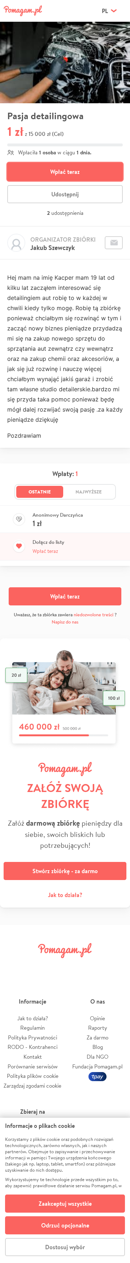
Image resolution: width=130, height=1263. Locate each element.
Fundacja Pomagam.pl (97, 1066)
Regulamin (32, 1027)
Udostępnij (65, 194)
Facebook (13, 967)
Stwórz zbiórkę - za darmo (65, 871)
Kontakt (32, 1056)
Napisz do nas (65, 622)
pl (105, 11)
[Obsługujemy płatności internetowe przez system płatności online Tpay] (97, 1075)
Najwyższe (88, 491)
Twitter (34, 967)
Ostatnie (40, 491)
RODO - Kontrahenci (32, 1046)
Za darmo (97, 1037)
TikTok (95, 967)
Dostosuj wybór (65, 1247)
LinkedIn (75, 967)
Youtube (116, 967)
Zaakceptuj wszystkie (65, 1204)
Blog (97, 1046)
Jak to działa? (65, 895)
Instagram (55, 967)
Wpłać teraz (65, 172)
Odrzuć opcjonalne (65, 1225)
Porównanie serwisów (33, 1066)
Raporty (97, 1027)
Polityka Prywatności (32, 1037)
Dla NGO (97, 1056)
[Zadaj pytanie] (114, 242)
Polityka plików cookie (32, 1075)
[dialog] (65, 1190)
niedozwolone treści (93, 615)
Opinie (97, 1018)
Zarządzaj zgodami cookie (32, 1085)
